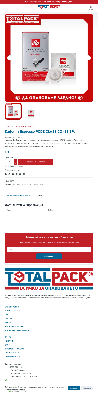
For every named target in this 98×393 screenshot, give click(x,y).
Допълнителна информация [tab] (19, 195)
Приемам (73, 388)
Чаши (7, 315)
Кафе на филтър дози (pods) (23, 126)
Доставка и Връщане (15, 349)
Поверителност (12, 357)
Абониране (49, 256)
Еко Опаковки (12, 307)
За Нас (8, 337)
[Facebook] (13, 174)
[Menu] (6, 7)
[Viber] (6, 174)
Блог (7, 345)
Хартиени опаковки (14, 327)
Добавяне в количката (36, 162)
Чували (8, 319)
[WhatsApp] (9, 174)
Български (15, 391)
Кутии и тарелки (12, 311)
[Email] (20, 174)
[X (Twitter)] (16, 174)
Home (7, 126)
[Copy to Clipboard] (24, 174)
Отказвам (87, 388)
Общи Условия (12, 353)
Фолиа (8, 323)
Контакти (9, 341)
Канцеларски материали (17, 330)
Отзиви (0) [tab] (40, 195)
